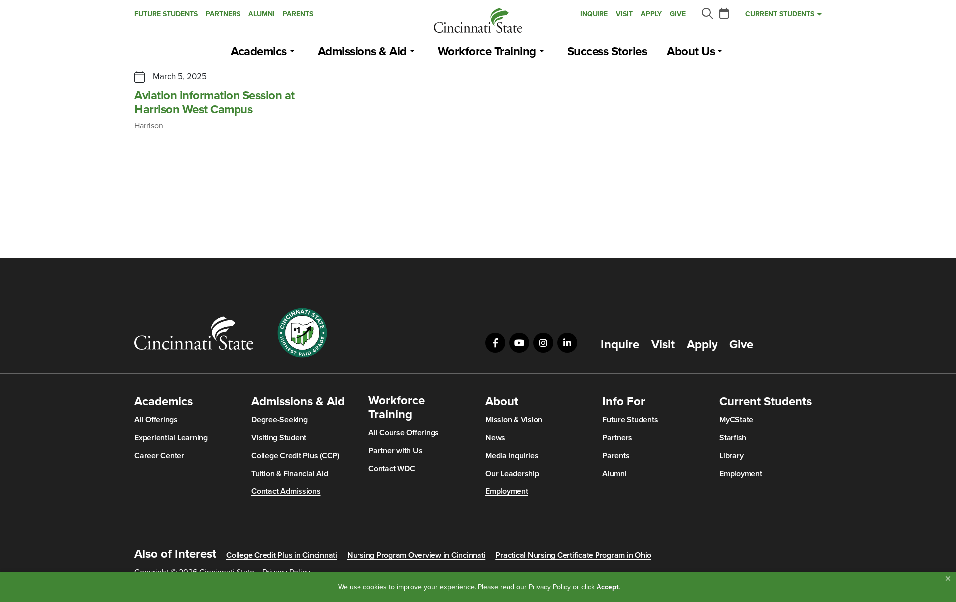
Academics (259, 52)
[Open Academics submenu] (292, 52)
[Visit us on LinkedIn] (567, 343)
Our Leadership (512, 474)
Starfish (732, 438)
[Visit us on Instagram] (543, 343)
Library (731, 456)
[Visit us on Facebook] (495, 343)
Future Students (166, 14)
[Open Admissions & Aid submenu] (412, 52)
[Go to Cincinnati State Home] (193, 333)
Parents (298, 14)
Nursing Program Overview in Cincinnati (416, 555)
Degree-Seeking (279, 420)
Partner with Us (395, 451)
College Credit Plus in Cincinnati (281, 555)
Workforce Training (487, 52)
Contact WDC (391, 469)
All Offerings (156, 420)
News (495, 438)
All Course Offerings (403, 433)
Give (678, 14)
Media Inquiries (511, 456)
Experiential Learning (171, 438)
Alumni (261, 14)
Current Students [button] (779, 14)
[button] (948, 578)
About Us (691, 52)
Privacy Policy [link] (550, 587)
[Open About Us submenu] (720, 52)
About (501, 402)
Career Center (159, 456)
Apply (651, 14)
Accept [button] (608, 587)
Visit (624, 14)
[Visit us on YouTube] (519, 343)
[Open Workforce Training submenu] (541, 52)
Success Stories (607, 52)
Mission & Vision (513, 420)
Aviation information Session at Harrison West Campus (214, 103)
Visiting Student (278, 438)
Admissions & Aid (362, 52)
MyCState (736, 420)
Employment (506, 491)
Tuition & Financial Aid (289, 474)
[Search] (707, 14)
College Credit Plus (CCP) (295, 456)
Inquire (594, 14)
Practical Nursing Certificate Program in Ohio (573, 555)
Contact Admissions (286, 491)
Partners (223, 14)
